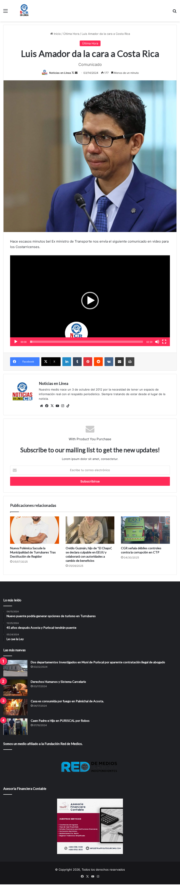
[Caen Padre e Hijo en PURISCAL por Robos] (15, 726)
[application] (90, 300)
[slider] (86, 342)
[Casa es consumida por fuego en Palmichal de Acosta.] (15, 707)
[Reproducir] (16, 342)
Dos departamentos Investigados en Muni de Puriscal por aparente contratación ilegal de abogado (98, 662)
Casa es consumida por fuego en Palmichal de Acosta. (67, 701)
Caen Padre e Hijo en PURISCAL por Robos (60, 720)
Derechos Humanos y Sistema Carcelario (58, 681)
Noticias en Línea (60, 72)
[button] (90, 300)
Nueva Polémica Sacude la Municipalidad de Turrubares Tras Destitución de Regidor (33, 552)
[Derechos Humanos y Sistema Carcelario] (15, 688)
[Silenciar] (157, 342)
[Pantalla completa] (164, 342)
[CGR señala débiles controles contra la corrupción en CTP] (145, 530)
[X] (52, 405)
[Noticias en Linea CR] (24, 10)
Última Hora (71, 33)
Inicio (57, 33)
